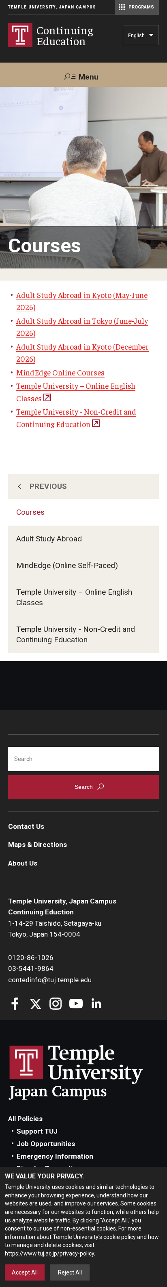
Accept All (25, 1272)
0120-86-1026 (31, 958)
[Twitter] (35, 1005)
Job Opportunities (46, 1144)
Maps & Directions (37, 845)
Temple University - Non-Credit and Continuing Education (75, 634)
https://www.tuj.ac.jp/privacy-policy (49, 1253)
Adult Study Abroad (49, 538)
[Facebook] (15, 1005)
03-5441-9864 (31, 968)
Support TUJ (37, 1131)
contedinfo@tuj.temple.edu (50, 980)
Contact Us (26, 826)
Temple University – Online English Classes (74, 597)
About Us (22, 863)
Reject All (70, 1272)
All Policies (25, 1119)
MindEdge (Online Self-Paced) (67, 565)
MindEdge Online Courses (60, 372)
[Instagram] (56, 1005)
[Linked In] (96, 1005)
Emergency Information (55, 1156)
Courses (30, 512)
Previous (48, 486)
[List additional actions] (151, 37)
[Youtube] (76, 1005)
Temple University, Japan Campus (52, 7)
